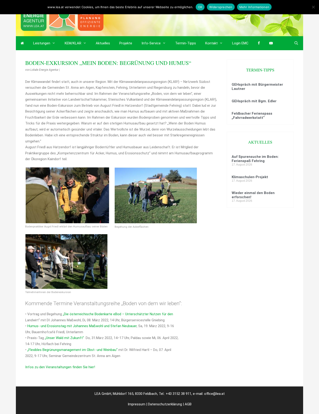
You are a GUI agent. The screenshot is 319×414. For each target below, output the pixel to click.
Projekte (125, 43)
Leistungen (41, 43)
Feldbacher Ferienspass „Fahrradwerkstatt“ (252, 115)
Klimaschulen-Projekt (250, 177)
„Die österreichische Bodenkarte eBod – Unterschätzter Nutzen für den (118, 314)
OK (200, 7)
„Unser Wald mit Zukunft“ (65, 338)
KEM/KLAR (73, 43)
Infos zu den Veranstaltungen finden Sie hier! (60, 367)
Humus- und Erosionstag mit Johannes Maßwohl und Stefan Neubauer (81, 326)
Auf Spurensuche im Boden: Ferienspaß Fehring (255, 159)
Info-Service (151, 43)
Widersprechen (220, 7)
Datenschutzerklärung (165, 404)
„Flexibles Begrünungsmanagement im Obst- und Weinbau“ (72, 350)
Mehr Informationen (254, 7)
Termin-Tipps (185, 43)
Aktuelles (103, 43)
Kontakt (211, 43)
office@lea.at (214, 394)
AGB (188, 404)
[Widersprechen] (313, 7)
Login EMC (240, 43)
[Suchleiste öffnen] (296, 43)
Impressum (136, 404)
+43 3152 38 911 (178, 394)
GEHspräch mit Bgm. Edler (254, 101)
